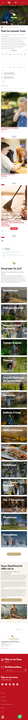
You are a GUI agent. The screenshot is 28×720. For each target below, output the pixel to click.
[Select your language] (3, 240)
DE (21, 2)
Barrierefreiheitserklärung (6, 704)
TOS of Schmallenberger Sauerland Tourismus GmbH (11, 251)
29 (20, 67)
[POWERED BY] (6, 248)
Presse (2, 715)
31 (2, 70)
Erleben (6, 27)
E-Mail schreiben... (5, 648)
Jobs (2, 711)
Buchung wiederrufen (14, 554)
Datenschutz (4, 700)
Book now (2, 138)
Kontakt (2, 693)
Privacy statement (5, 253)
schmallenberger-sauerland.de (2, 27)
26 (10, 67)
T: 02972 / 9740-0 (5, 646)
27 (14, 67)
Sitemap (3, 708)
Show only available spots (10, 91)
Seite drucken (21, 629)
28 (17, 67)
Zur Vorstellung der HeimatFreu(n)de (11, 600)
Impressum (3, 696)
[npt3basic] (9, 2)
